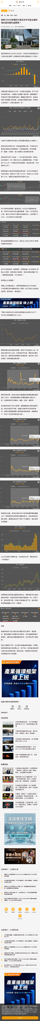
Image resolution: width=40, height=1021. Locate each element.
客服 (11, 15)
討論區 (15, 15)
